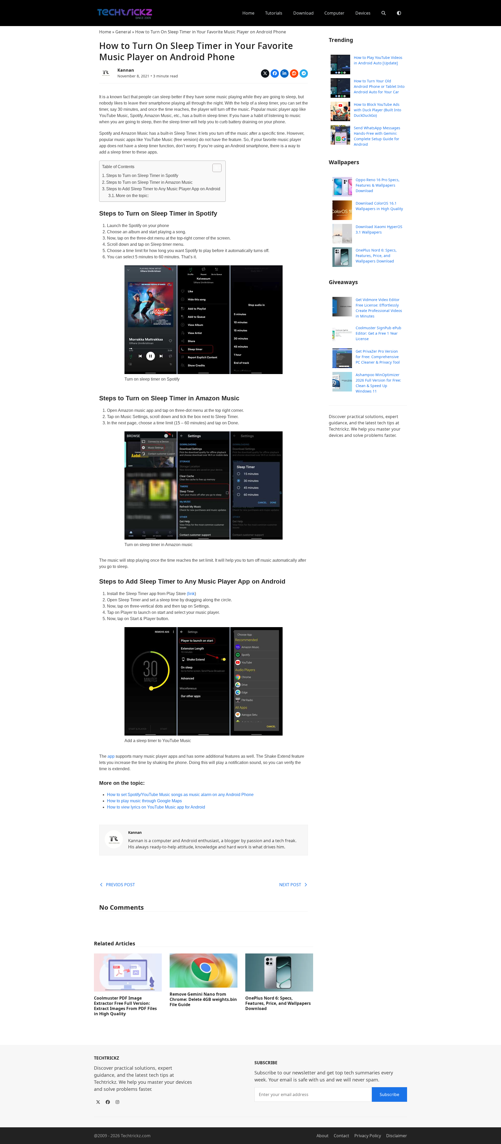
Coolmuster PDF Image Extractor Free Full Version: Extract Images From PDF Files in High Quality (125, 1006)
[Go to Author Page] (105, 72)
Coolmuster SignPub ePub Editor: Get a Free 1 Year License (378, 333)
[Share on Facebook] (275, 73)
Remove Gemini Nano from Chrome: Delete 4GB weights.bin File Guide (203, 999)
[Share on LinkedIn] (284, 73)
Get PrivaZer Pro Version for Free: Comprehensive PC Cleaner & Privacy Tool (378, 357)
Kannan (125, 70)
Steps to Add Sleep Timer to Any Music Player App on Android (163, 189)
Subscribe (389, 1094)
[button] (383, 13)
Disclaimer (396, 1136)
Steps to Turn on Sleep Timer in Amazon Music (149, 182)
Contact (341, 1136)
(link (191, 593)
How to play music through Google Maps (144, 801)
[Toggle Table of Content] (214, 167)
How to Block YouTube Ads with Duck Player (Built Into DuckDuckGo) (377, 110)
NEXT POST (290, 885)
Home (105, 32)
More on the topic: (132, 195)
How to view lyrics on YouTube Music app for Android (156, 807)
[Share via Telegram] (304, 73)
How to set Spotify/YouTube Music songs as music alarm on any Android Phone (180, 794)
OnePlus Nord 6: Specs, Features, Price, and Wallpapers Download (278, 1003)
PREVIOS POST (120, 885)
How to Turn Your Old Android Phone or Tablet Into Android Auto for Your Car (379, 86)
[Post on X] (265, 73)
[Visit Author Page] (114, 839)
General (123, 32)
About (323, 1136)
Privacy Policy (367, 1136)
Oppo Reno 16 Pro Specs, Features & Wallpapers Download (377, 185)
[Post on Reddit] (294, 73)
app (111, 756)
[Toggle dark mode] (399, 13)
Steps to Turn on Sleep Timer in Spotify (142, 175)
